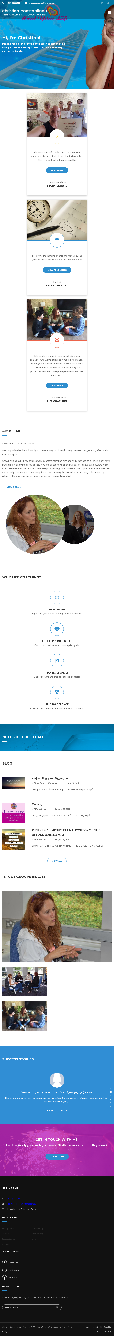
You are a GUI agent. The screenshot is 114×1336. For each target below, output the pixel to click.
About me (6, 1233)
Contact (5, 1244)
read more (57, 170)
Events (100, 1331)
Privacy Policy (8, 1228)
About (95, 1327)
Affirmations (40, 809)
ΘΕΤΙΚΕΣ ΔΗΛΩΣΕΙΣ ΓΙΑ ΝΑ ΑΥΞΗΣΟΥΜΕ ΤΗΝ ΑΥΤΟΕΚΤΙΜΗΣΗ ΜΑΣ (66, 832)
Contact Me (57, 1156)
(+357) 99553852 (12, 3)
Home (87, 1327)
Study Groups (40, 783)
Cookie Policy (37, 1228)
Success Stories (8, 1239)
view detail (14, 487)
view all (57, 861)
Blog (34, 1239)
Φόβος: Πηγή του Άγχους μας (50, 778)
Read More (57, 385)
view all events (57, 270)
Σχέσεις (37, 804)
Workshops (53, 783)
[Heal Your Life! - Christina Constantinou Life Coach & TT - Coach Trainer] (24, 14)
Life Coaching (37, 1233)
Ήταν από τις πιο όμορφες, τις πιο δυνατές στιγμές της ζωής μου (57, 1092)
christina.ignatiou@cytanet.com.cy (43, 3)
